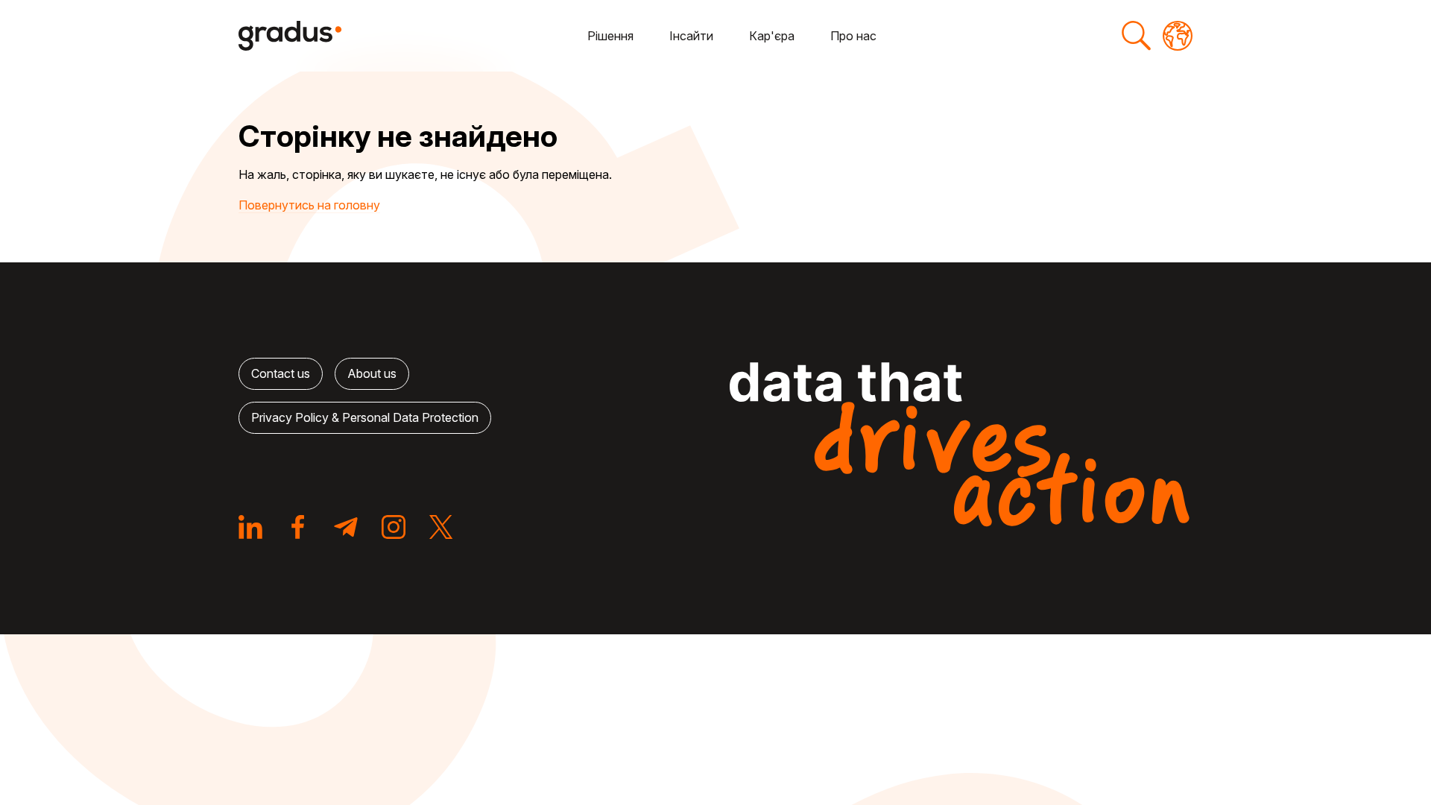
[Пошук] (1136, 36)
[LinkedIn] (250, 527)
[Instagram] (393, 527)
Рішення (610, 35)
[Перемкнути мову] (1177, 36)
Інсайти (691, 35)
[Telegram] (346, 527)
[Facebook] (298, 527)
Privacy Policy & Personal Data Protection (364, 417)
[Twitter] (441, 527)
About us (372, 373)
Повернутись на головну (309, 205)
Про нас (853, 35)
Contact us (280, 373)
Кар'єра (772, 35)
